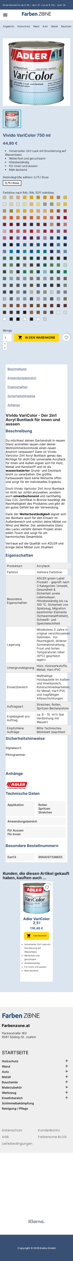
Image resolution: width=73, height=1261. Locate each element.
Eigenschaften (17, 387)
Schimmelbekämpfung (18, 1103)
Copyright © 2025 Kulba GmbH (36, 1248)
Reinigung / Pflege (15, 1108)
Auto (45, 26)
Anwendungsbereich (21, 378)
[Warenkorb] (68, 14)
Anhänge (13, 405)
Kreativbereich (12, 1098)
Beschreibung (17, 369)
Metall (54, 26)
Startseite (15, 1052)
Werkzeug (9, 1093)
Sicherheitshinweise (21, 396)
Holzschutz (23, 26)
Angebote (8, 26)
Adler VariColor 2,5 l (36, 921)
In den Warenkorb (36, 337)
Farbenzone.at (16, 1025)
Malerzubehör (12, 1087)
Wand (36, 26)
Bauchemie (10, 1082)
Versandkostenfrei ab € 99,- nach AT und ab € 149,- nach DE (34, 5)
